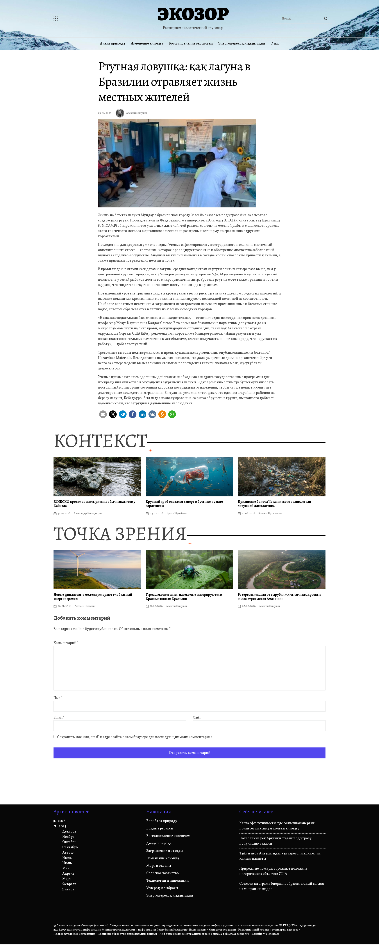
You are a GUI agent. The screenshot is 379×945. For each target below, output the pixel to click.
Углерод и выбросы (162, 888)
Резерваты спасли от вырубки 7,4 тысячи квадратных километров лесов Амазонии (279, 596)
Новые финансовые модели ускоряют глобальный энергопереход (93, 596)
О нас (274, 43)
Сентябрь (70, 847)
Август (68, 852)
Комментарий (66, 643)
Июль (67, 858)
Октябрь (69, 842)
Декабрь (69, 831)
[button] (103, 414)
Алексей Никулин (136, 113)
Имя (58, 698)
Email (59, 717)
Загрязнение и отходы (164, 851)
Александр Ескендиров (88, 513)
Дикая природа (112, 43)
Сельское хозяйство (162, 873)
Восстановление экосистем (191, 43)
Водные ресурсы (159, 828)
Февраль (69, 884)
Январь (68, 889)
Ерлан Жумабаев (176, 513)
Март (66, 879)
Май (66, 868)
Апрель (68, 873)
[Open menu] (82, 18)
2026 (62, 821)
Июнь (67, 863)
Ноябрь (68, 836)
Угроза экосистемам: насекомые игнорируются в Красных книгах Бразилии (184, 596)
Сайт (197, 717)
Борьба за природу (161, 821)
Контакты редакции (222, 930)
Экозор (193, 13)
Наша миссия (197, 930)
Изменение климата (147, 43)
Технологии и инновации (167, 880)
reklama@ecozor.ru (236, 934)
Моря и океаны (158, 865)
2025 (62, 826)
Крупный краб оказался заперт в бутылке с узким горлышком (184, 503)
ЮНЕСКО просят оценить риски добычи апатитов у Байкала (94, 503)
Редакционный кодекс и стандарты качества (268, 930)
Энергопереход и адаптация (241, 43)
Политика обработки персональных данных (127, 934)
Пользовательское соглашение (74, 934)
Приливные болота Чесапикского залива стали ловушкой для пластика (274, 503)
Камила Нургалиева (270, 513)
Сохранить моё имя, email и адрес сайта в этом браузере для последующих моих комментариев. (135, 737)
